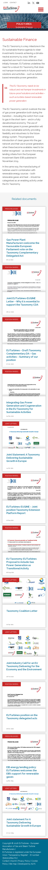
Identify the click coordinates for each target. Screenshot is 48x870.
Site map (13, 864)
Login (5, 2)
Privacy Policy (24, 861)
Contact (13, 2)
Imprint (14, 861)
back (6, 18)
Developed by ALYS (26, 864)
